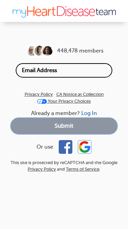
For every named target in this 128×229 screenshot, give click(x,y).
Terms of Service (82, 169)
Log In (89, 113)
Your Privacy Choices (69, 101)
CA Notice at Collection (80, 94)
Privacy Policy (39, 94)
